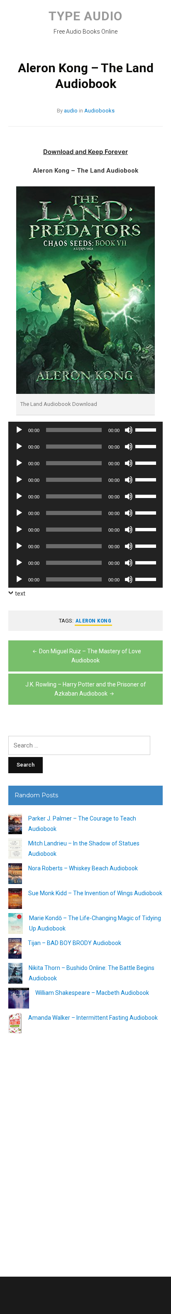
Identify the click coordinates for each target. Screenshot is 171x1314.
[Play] (19, 430)
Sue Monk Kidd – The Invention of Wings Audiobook (95, 893)
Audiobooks (99, 110)
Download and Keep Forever (85, 152)
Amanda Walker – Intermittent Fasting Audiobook (93, 1017)
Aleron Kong (94, 621)
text (20, 593)
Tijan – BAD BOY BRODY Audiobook (74, 943)
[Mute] (129, 430)
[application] (85, 430)
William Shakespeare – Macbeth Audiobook (92, 992)
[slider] (147, 429)
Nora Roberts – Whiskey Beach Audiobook (83, 868)
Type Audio (85, 16)
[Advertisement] (85, 1151)
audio (71, 110)
